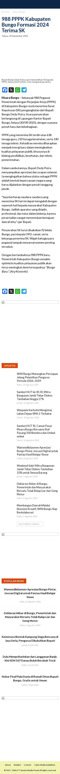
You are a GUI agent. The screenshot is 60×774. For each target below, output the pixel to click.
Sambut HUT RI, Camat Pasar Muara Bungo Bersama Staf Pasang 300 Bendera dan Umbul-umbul (36, 431)
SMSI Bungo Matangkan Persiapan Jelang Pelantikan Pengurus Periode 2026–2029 (37, 377)
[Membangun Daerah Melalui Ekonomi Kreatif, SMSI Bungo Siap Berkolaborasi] (8, 510)
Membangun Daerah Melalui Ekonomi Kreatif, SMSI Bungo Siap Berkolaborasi (37, 509)
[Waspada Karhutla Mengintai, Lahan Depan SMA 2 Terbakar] (8, 414)
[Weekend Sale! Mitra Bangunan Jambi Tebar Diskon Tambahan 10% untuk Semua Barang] (8, 470)
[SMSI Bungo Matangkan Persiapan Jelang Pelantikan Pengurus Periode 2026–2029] (8, 378)
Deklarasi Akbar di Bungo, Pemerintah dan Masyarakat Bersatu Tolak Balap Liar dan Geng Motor (37, 489)
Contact (27, 765)
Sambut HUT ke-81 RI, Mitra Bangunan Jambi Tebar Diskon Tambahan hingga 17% (34, 395)
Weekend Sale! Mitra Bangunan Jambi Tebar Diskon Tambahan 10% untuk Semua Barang (35, 469)
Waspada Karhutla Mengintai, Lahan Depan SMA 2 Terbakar (34, 411)
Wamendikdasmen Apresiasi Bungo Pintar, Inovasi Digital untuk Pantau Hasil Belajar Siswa (37, 451)
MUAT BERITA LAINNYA (29, 524)
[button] (55, 4)
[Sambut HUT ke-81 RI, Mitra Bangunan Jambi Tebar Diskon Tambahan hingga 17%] (8, 396)
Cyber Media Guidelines (44, 765)
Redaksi (17, 765)
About (8, 765)
